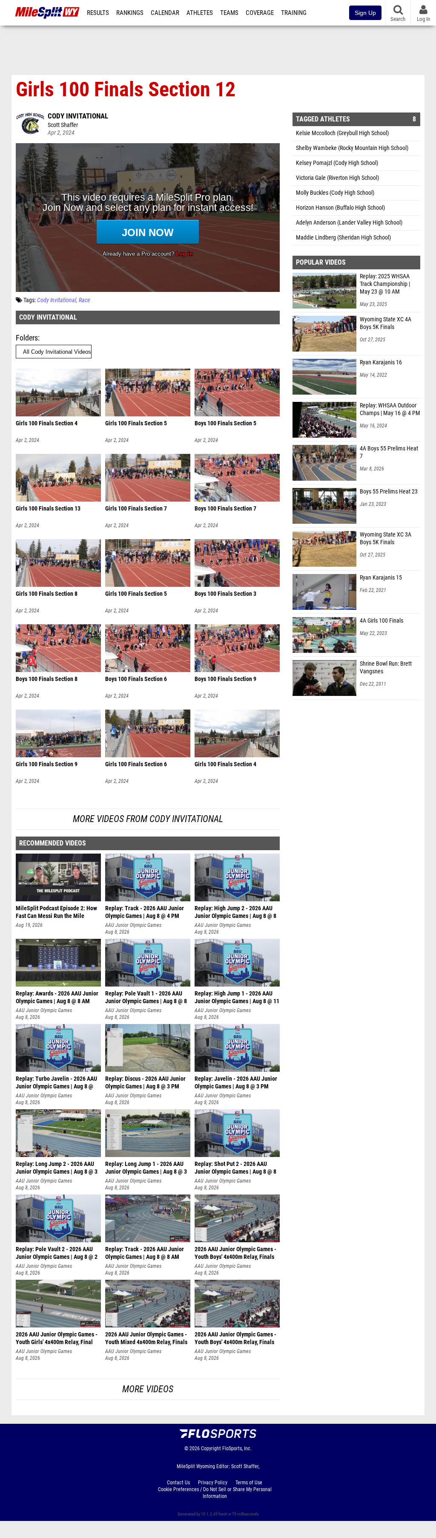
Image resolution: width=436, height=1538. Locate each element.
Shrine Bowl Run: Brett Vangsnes (386, 667)
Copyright (211, 1448)
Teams (229, 13)
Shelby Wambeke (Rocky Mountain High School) (352, 148)
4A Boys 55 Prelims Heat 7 (389, 452)
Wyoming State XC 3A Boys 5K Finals (385, 538)
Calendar (165, 13)
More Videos (147, 1389)
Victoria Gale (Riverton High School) (337, 178)
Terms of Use (248, 1483)
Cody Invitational (78, 116)
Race (84, 300)
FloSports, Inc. (237, 1448)
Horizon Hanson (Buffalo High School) (340, 207)
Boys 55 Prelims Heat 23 (389, 491)
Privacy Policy (212, 1483)
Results (98, 13)
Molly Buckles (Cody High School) (335, 192)
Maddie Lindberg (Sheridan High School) (343, 237)
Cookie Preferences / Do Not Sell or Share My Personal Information (215, 1492)
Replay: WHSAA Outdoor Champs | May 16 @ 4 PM (390, 409)
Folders (27, 337)
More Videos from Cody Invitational (148, 819)
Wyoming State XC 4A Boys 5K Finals (385, 323)
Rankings (129, 13)
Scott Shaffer (63, 125)
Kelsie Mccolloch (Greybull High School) (342, 133)
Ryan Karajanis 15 (381, 577)
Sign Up (365, 12)
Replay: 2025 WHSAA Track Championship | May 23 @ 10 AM (385, 284)
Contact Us (178, 1483)
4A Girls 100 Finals (381, 620)
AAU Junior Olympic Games (133, 925)
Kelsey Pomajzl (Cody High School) (337, 163)
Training (294, 13)
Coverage (260, 13)
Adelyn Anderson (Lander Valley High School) (349, 222)
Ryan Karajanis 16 (381, 362)
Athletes (199, 13)
